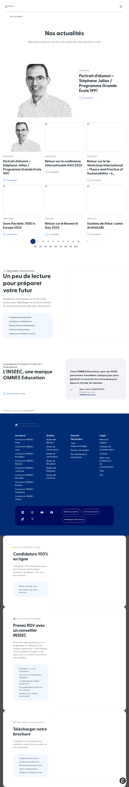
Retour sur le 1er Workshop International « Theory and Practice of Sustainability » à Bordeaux (105, 168)
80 (65, 246)
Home (7, 16)
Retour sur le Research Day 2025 (61, 225)
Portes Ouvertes (91, 512)
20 (35, 246)
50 (50, 246)
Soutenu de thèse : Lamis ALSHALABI (105, 225)
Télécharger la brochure (74, 519)
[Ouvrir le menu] (121, 7)
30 (40, 246)
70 (60, 246)
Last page (96, 241)
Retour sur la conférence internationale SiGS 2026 (63, 163)
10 (78, 241)
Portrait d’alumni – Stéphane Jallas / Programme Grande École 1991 (98, 83)
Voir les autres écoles (16, 393)
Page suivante (87, 241)
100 (76, 246)
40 (45, 246)
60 (55, 246)
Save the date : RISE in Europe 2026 (19, 225)
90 (71, 246)
